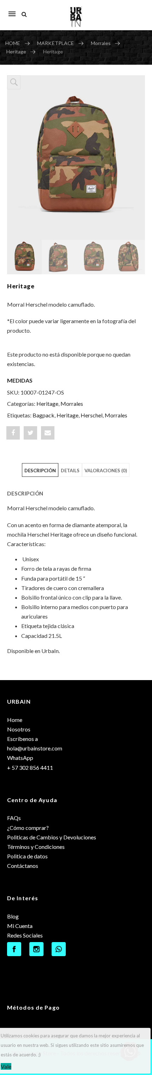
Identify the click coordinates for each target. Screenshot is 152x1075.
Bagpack (43, 415)
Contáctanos (22, 865)
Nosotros (18, 729)
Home (14, 719)
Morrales (101, 43)
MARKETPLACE (55, 43)
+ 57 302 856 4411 (30, 767)
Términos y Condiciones (36, 846)
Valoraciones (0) (105, 470)
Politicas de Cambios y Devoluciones (51, 837)
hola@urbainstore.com (34, 748)
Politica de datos (27, 856)
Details (70, 470)
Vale (6, 1066)
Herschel (92, 415)
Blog (13, 916)
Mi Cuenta (20, 925)
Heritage (16, 52)
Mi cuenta (135, 10)
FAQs (14, 817)
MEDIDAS (20, 380)
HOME (13, 43)
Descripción (40, 470)
